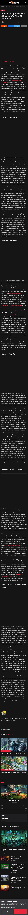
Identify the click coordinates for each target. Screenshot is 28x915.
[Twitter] (1, 716)
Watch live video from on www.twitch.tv (7, 61)
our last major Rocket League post (12, 545)
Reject (7, 911)
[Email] (24, 26)
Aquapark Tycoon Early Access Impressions (13, 772)
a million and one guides (15, 293)
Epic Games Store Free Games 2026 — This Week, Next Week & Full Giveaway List (18, 887)
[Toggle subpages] (25, 821)
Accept (20, 911)
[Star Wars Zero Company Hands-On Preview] (14, 745)
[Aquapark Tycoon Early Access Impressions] (14, 764)
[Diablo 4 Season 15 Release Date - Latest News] (14, 838)
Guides (4, 821)
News (3, 10)
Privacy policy (12, 907)
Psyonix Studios (14, 802)
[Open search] (26, 2)
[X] (17, 26)
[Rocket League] (14, 792)
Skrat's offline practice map (17, 314)
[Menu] (2, 2)
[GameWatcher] (14, 2)
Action (25, 810)
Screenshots (5, 818)
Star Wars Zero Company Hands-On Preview (13, 753)
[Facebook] (11, 26)
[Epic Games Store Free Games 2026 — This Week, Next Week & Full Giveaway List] (5, 888)
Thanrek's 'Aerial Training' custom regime (11, 305)
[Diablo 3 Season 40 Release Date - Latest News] (5, 858)
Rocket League (14, 800)
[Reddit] (4, 26)
